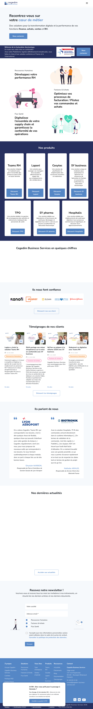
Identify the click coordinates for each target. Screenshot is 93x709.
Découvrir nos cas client (46, 311)
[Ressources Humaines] (27, 620)
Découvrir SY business (79, 192)
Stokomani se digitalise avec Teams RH (78, 348)
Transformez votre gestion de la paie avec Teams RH (35, 523)
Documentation (59, 676)
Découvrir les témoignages (46, 393)
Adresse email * (32, 614)
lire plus (7, 387)
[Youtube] (84, 700)
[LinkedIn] (79, 699)
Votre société (31, 606)
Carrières (7, 676)
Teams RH (14, 165)
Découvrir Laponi (35, 192)
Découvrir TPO (17, 231)
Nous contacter (18, 36)
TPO (18, 213)
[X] (75, 699)
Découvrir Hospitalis (75, 231)
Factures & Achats (26, 673)
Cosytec (57, 165)
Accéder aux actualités (46, 572)
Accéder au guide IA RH (39, 701)
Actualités (57, 667)
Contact (70, 664)
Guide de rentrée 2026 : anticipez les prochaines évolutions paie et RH (56, 526)
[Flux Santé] (27, 626)
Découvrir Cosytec (57, 192)
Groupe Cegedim (10, 667)
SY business (78, 165)
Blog (55, 673)
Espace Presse (9, 682)
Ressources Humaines (55, 538)
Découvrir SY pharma (46, 231)
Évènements (58, 670)
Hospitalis (75, 213)
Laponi (35, 165)
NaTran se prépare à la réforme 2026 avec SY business (56, 349)
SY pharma (46, 213)
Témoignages (58, 679)
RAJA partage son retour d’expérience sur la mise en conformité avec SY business (35, 350)
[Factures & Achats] (27, 623)
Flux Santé (24, 676)
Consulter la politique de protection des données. (48, 637)
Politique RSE (9, 679)
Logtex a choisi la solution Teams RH (12, 348)
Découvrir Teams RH (14, 192)
